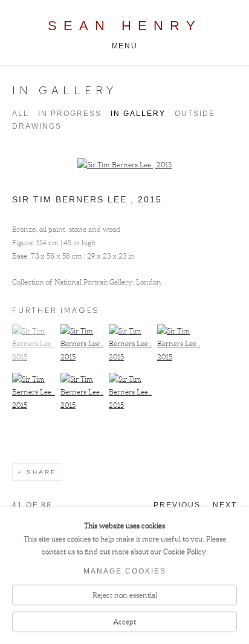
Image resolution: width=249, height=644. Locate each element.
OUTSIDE (195, 113)
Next (225, 505)
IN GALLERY (64, 90)
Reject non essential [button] (124, 595)
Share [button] (42, 472)
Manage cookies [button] (124, 571)
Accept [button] (124, 621)
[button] (34, 357)
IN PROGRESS (70, 113)
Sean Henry (125, 25)
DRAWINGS (37, 126)
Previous (177, 505)
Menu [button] (124, 46)
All (20, 113)
